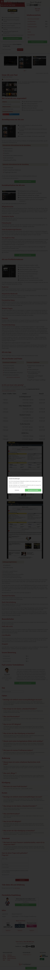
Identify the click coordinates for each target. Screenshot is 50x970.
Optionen (17, 490)
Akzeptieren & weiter (33, 490)
